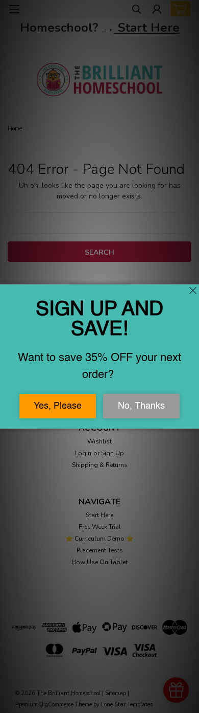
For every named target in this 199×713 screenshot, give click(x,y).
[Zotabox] (192, 419)
